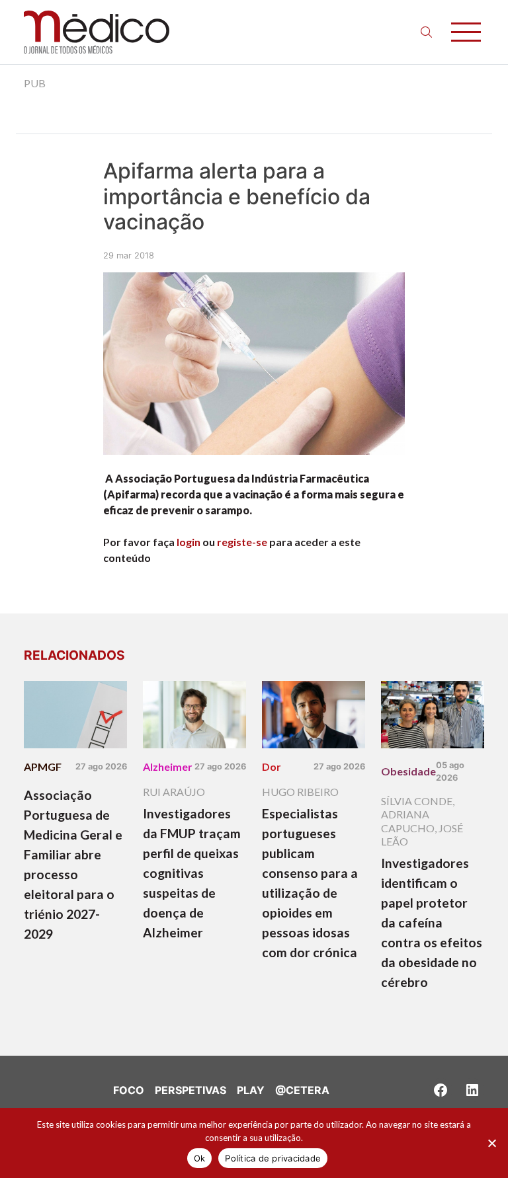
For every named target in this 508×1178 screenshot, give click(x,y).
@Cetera (302, 1090)
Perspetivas (190, 1090)
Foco (128, 1090)
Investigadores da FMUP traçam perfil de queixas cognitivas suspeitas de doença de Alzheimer (192, 873)
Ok (200, 1158)
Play (251, 1090)
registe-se (242, 541)
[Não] (491, 1143)
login (188, 541)
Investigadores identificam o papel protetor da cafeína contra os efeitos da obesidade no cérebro (431, 922)
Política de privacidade (273, 1158)
